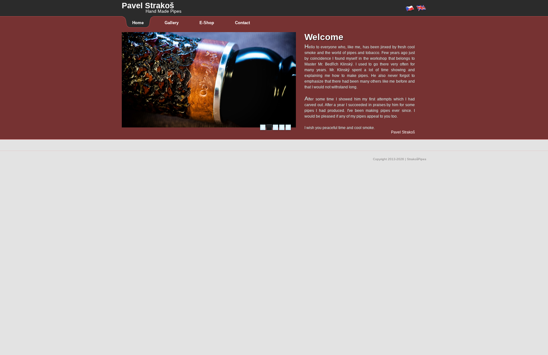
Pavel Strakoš (151, 5)
